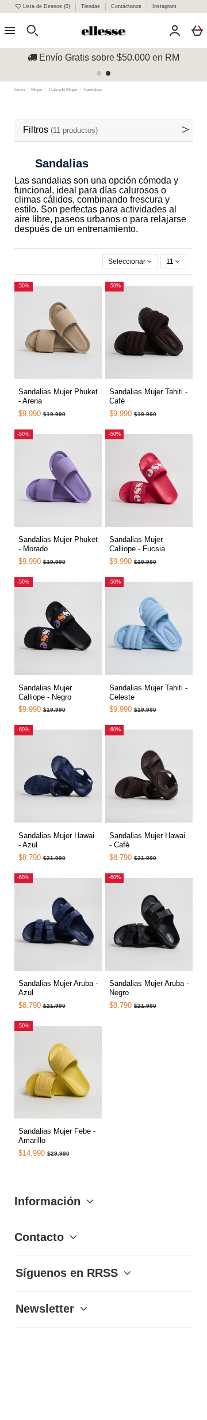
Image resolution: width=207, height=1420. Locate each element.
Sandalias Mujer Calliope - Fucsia (137, 544)
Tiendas (91, 6)
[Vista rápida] (47, 381)
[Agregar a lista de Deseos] (34, 386)
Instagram (164, 6)
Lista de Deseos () (46, 6)
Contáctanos (127, 6)
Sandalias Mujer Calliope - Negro (45, 692)
